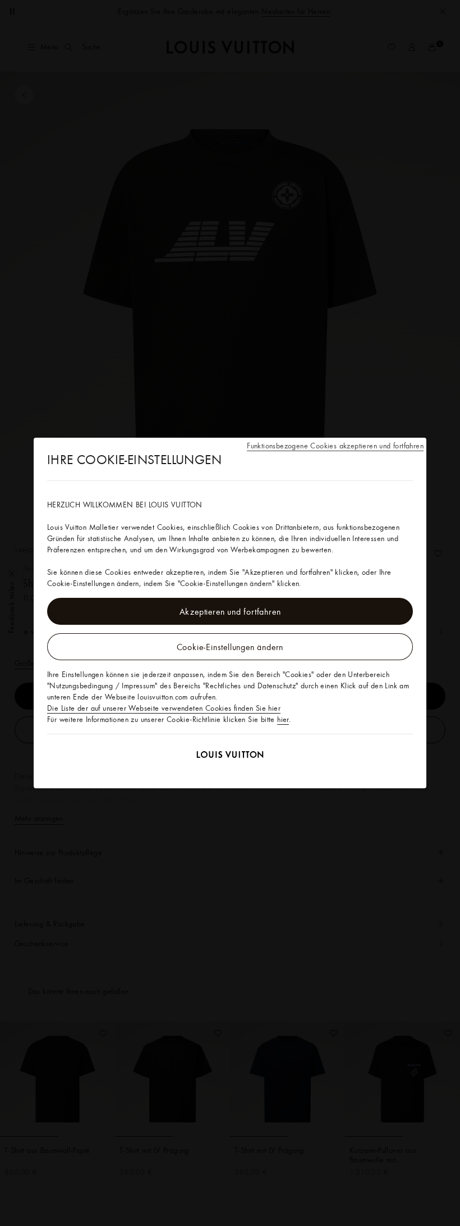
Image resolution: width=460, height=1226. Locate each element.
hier (283, 719)
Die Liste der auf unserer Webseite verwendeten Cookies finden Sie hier (163, 708)
